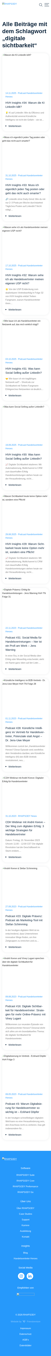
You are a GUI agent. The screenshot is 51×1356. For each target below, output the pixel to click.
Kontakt (25, 1237)
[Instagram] (21, 1276)
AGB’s (25, 1340)
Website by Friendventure (25, 1321)
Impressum (25, 1328)
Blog (25, 1253)
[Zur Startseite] (9, 5)
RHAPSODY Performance (25, 1186)
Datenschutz (25, 1334)
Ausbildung (25, 1231)
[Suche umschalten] (41, 5)
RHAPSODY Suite (25, 1175)
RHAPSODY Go (25, 1192)
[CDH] (25, 1298)
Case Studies (25, 1214)
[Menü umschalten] (47, 5)
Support (25, 1219)
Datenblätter (25, 1345)
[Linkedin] (30, 1276)
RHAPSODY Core (25, 1181)
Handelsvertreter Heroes (25, 1258)
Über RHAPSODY (25, 1208)
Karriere (25, 1225)
